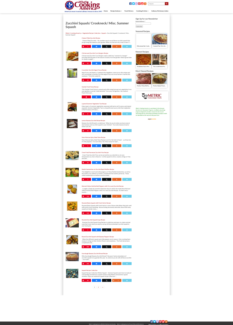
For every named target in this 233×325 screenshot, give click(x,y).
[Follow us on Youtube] (142, 3)
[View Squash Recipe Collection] (72, 273)
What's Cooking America (73, 33)
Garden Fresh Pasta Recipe (90, 87)
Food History (129, 11)
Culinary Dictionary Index (159, 11)
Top (228, 320)
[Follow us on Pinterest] (139, 3)
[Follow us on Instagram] (136, 3)
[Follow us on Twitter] (133, 3)
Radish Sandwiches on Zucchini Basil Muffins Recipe (98, 169)
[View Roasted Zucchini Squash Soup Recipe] (72, 223)
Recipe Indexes (115, 11)
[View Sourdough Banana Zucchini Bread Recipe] (72, 256)
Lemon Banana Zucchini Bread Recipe (93, 120)
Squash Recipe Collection (89, 270)
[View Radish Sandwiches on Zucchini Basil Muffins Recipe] (72, 172)
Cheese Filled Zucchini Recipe (91, 38)
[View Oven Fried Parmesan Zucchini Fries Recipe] (72, 155)
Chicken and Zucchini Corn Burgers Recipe (95, 53)
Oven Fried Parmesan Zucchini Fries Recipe (95, 152)
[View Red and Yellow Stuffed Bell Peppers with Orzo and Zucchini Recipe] (72, 189)
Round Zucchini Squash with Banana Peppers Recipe (98, 236)
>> (102, 287)
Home (106, 11)
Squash (103, 33)
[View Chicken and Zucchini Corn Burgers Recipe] (72, 56)
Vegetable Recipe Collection (91, 33)
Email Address (140, 21)
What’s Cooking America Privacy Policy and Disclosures (130, 324)
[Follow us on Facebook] (130, 3)
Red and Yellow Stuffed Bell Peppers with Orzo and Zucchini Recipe (103, 186)
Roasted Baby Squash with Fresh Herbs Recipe (96, 203)
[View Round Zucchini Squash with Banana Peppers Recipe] (72, 239)
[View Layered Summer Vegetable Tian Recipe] (72, 106)
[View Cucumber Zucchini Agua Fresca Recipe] (72, 73)
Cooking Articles (142, 11)
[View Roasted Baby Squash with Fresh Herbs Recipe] (72, 206)
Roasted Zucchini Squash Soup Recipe (93, 220)
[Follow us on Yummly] (145, 3)
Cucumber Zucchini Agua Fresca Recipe (94, 70)
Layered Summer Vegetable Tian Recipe (94, 103)
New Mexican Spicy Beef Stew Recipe (93, 137)
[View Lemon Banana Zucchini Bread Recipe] (72, 123)
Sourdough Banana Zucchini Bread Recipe (95, 253)
